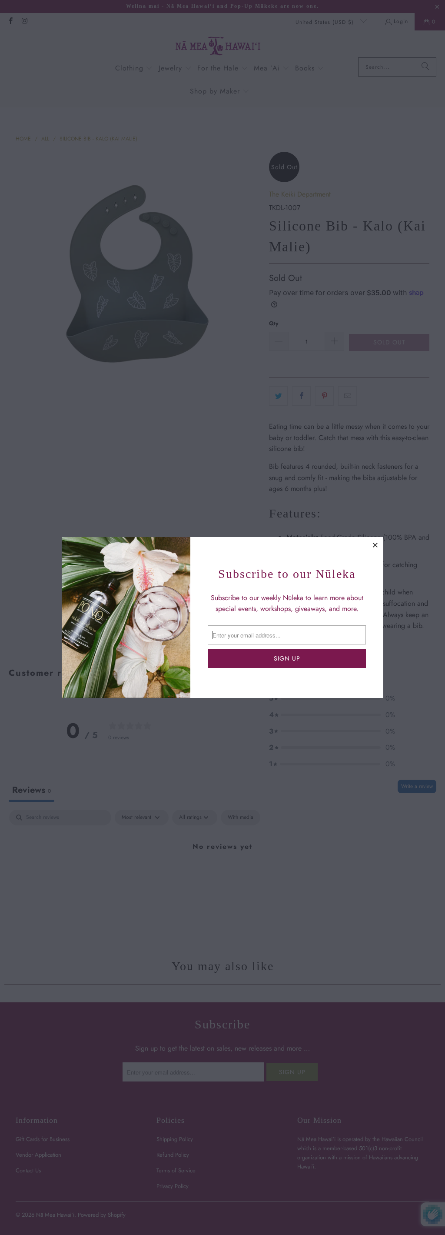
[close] (375, 545)
